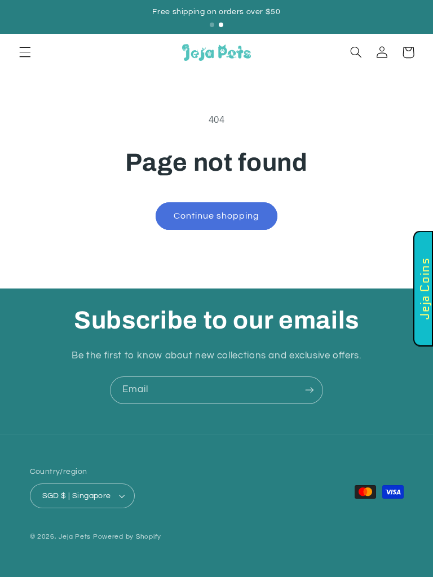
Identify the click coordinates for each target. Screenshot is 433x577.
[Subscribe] (309, 390)
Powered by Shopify (127, 537)
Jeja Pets (75, 537)
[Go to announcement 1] (212, 25)
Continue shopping (217, 215)
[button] (25, 52)
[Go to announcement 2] (221, 25)
